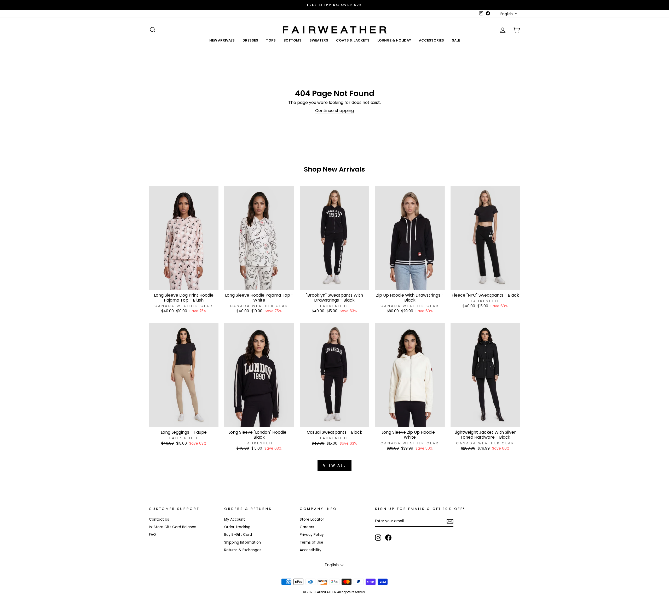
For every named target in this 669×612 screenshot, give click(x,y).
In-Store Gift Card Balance (172, 527)
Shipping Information (242, 542)
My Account (234, 519)
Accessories (431, 40)
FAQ (152, 534)
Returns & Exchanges (242, 550)
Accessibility (310, 550)
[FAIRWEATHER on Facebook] (388, 537)
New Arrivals (222, 40)
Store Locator (312, 519)
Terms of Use (311, 542)
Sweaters (318, 40)
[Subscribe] (450, 521)
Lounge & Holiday (394, 40)
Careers (307, 527)
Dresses (250, 40)
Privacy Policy (312, 534)
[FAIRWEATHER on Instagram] (378, 537)
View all (334, 465)
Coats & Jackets (353, 40)
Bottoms (293, 40)
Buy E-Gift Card (238, 534)
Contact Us (159, 519)
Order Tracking (237, 527)
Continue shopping (334, 111)
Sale (456, 40)
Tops (271, 40)
